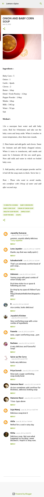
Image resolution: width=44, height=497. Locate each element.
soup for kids (9, 215)
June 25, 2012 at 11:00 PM (31, 249)
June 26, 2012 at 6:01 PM (19, 359)
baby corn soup (9, 208)
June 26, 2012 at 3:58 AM (27, 274)
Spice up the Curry (18, 357)
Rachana (13, 343)
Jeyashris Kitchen (18, 316)
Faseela (13, 331)
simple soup (25, 211)
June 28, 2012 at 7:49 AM (24, 421)
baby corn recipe (26, 205)
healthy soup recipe (11, 211)
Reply (12, 244)
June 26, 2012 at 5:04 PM (26, 343)
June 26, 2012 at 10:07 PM (29, 409)
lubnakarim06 (16, 260)
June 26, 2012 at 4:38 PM (26, 331)
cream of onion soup (25, 208)
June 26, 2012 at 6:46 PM (32, 384)
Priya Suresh (15, 370)
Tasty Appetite (16, 240)
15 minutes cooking (11, 205)
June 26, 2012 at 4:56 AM (20, 304)
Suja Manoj (15, 410)
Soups (18, 215)
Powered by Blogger (23, 494)
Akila (12, 421)
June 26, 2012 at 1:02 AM (31, 260)
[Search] (40, 3)
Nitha (12, 433)
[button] (4, 28)
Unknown (14, 274)
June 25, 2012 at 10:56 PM (19, 235)
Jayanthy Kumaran (18, 233)
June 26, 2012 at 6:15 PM (30, 370)
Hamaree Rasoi (16, 384)
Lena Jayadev (16, 249)
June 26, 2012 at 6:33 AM (19, 318)
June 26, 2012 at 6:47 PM (32, 398)
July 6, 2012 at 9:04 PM (23, 433)
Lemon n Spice (12, 4)
